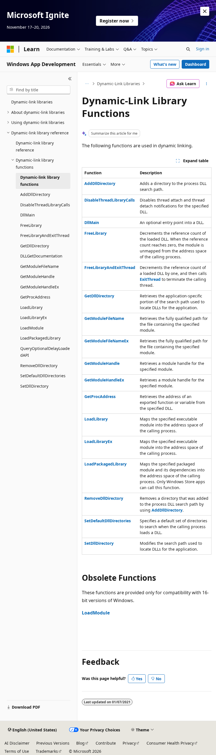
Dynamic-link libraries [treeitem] (32, 102)
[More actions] (207, 83)
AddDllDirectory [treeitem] (35, 194)
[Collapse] (70, 78)
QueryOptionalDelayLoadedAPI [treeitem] (45, 352)
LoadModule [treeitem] (32, 328)
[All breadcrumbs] (87, 83)
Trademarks (47, 751)
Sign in (202, 48)
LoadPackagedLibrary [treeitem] (40, 338)
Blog (80, 743)
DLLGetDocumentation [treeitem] (41, 256)
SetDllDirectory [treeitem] (34, 386)
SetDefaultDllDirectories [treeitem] (43, 375)
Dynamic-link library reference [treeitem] (35, 146)
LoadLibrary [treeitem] (31, 307)
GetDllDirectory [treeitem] (34, 245)
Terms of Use (16, 751)
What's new (165, 64)
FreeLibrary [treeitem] (31, 225)
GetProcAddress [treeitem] (35, 297)
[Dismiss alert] (204, 11)
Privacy (129, 743)
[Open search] (188, 49)
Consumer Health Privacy (170, 743)
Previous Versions (52, 743)
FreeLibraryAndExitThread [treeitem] (44, 235)
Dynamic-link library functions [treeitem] (40, 181)
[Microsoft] (10, 49)
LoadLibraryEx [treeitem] (33, 317)
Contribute (106, 743)
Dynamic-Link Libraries (118, 83)
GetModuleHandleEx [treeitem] (39, 287)
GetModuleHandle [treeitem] (37, 276)
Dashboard (195, 64)
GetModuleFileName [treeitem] (39, 266)
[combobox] (38, 89)
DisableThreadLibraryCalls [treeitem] (45, 204)
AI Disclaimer (17, 743)
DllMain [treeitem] (27, 215)
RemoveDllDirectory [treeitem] (38, 365)
